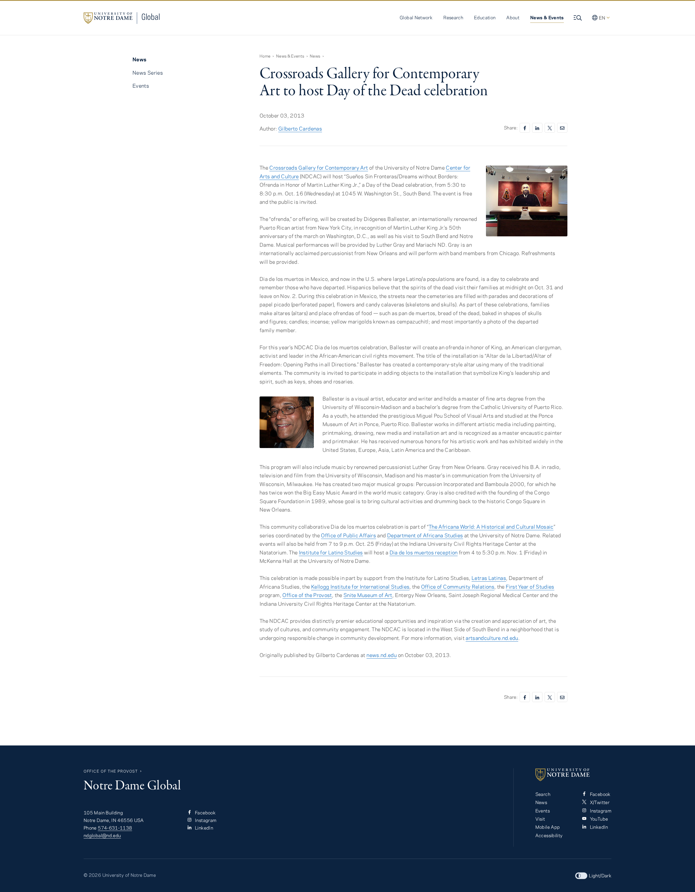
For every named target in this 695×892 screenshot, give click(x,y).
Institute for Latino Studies (331, 552)
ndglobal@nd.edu (102, 835)
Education (484, 17)
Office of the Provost (307, 595)
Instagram (205, 820)
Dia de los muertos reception (424, 552)
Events (140, 85)
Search (542, 794)
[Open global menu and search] (578, 18)
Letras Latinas (489, 577)
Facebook (205, 812)
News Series (147, 72)
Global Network (416, 17)
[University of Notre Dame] (573, 774)
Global (150, 16)
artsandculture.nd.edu (492, 637)
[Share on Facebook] (525, 128)
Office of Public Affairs (348, 535)
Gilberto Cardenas (300, 128)
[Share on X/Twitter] (550, 128)
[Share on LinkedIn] (537, 128)
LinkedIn (203, 828)
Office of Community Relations (457, 586)
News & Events (547, 17)
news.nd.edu (382, 655)
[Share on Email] (562, 128)
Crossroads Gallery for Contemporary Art (318, 167)
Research (453, 17)
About (512, 17)
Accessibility (549, 835)
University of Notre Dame (129, 875)
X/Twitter (599, 802)
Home (265, 56)
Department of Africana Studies (425, 535)
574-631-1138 (115, 828)
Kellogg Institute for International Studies (360, 586)
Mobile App (547, 827)
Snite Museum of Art (367, 595)
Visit (540, 819)
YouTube (598, 819)
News (315, 56)
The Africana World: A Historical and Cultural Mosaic (491, 526)
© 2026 (92, 875)
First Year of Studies (530, 586)
